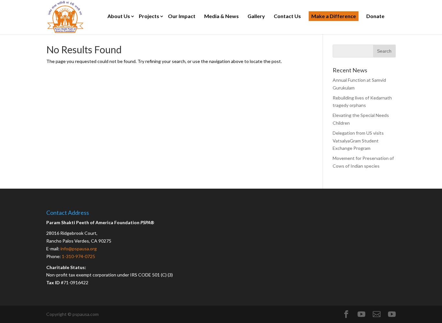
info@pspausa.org (79, 248)
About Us (118, 16)
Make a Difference (333, 16)
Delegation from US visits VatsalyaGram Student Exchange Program (358, 140)
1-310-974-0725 (78, 256)
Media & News (221, 16)
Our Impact (181, 16)
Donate (375, 16)
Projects (149, 16)
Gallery (256, 16)
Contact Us (287, 16)
